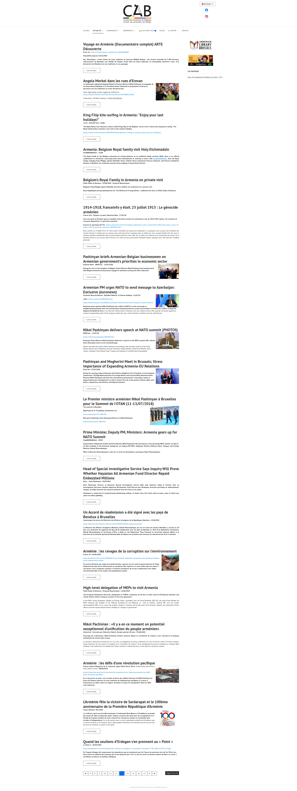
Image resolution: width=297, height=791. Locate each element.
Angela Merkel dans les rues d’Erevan (113, 80)
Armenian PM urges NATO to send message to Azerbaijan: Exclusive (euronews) (129, 289)
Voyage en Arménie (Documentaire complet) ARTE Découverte (123, 46)
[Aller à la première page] (85, 773)
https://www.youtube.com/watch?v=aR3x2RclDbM (110, 52)
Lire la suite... (91, 70)
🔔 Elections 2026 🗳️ (147, 31)
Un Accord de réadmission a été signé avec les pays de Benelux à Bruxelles (125, 514)
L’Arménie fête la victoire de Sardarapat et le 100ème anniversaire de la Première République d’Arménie (125, 704)
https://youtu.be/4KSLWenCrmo (101, 299)
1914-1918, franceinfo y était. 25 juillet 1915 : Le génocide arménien (130, 209)
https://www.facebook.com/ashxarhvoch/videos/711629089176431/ (108, 94)
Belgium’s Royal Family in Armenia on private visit (123, 179)
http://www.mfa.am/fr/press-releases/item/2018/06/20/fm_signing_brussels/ (112, 524)
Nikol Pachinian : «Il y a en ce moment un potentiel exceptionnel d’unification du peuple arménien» (124, 626)
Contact (185, 31)
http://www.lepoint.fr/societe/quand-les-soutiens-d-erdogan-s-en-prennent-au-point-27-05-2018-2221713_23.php (127, 748)
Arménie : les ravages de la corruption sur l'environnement (130, 551)
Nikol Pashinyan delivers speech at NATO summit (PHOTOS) (130, 329)
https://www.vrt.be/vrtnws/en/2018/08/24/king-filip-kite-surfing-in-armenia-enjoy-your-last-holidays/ (122, 132)
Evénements (128, 31)
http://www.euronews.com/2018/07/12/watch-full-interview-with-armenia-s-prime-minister (118, 303)
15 (133, 773)
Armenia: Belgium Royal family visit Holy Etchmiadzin (126, 149)
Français (207, 4)
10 (105, 773)
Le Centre (172, 31)
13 (122, 773)
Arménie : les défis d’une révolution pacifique (119, 663)
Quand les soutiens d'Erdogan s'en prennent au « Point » (128, 741)
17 (145, 773)
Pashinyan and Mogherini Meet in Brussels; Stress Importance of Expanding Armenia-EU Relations (122, 364)
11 (110, 773)
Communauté (112, 31)
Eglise (162, 31)
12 (116, 773)
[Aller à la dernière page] (154, 773)
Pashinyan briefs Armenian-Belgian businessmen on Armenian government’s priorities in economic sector (125, 259)
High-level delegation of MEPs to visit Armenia (120, 587)
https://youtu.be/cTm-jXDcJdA (94, 414)
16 (139, 773)
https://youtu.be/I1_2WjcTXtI (94, 422)
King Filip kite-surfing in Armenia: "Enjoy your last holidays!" (123, 117)
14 (127, 773)
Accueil (86, 31)
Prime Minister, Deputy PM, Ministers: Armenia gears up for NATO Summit (130, 434)
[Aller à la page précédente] (90, 773)
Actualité (97, 31)
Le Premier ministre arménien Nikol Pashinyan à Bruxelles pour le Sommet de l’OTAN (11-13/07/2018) (129, 401)
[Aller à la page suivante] (150, 773)
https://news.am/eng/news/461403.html (98, 337)
